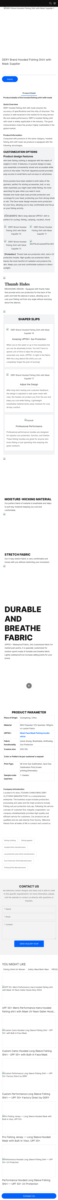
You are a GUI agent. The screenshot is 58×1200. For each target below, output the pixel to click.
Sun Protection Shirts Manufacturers (18, 861)
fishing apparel (26, 840)
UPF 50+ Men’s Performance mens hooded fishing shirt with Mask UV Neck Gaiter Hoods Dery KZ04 (28, 1009)
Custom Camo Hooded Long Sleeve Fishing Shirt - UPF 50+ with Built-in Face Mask (27, 1053)
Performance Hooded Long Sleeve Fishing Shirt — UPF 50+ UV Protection (26, 1182)
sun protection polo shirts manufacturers (19, 854)
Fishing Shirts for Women (14, 969)
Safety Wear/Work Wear (38, 969)
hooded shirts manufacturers (15, 847)
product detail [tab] (29, 93)
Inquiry (10, 79)
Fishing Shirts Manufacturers (15, 867)
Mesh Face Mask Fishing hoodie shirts (35, 735)
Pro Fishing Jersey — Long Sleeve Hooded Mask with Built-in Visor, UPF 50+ (26, 1139)
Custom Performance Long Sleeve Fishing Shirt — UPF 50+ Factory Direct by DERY (26, 1095)
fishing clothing (10, 840)
